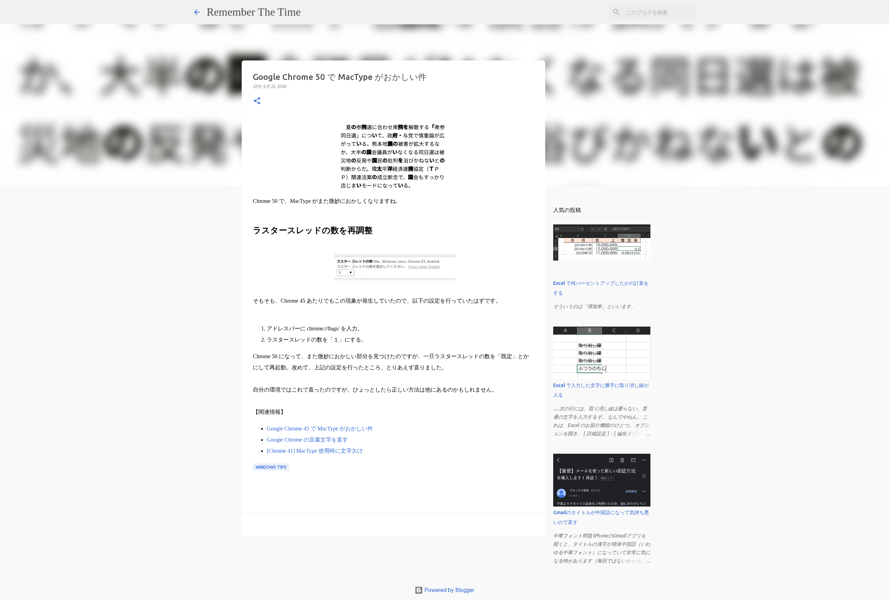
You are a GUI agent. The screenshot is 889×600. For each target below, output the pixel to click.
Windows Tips (271, 467)
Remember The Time (254, 12)
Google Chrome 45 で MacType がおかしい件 (320, 428)
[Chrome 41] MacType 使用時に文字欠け (315, 451)
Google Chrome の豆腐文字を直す (307, 440)
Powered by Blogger (448, 590)
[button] (257, 101)
